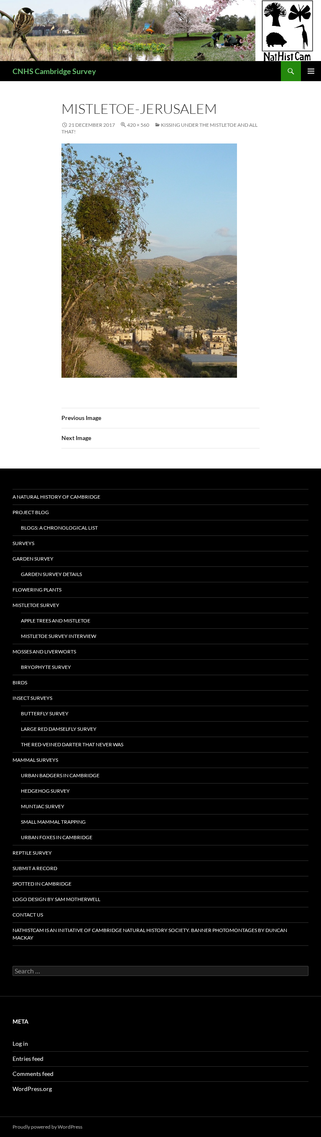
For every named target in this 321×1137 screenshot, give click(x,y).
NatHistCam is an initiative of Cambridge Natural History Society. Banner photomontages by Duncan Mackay (150, 934)
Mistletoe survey (36, 605)
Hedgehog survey (45, 791)
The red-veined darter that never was (72, 744)
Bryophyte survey (46, 667)
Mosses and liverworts (44, 651)
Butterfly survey (45, 713)
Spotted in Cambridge (42, 884)
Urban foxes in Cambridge (56, 837)
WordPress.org (32, 1088)
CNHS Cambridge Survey (54, 71)
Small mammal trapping (53, 822)
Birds (20, 682)
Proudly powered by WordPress (47, 1127)
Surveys (23, 543)
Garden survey (33, 559)
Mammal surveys (35, 760)
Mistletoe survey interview (58, 636)
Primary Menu (311, 71)
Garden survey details (51, 574)
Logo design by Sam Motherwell (56, 899)
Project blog (31, 512)
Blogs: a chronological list (59, 528)
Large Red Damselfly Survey (59, 729)
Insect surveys (32, 698)
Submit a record (35, 868)
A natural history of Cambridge (56, 497)
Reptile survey (32, 853)
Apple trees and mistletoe (55, 620)
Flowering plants (37, 589)
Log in (20, 1043)
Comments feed (33, 1073)
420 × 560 (138, 125)
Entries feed (28, 1058)
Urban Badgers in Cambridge (60, 775)
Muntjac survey (42, 806)
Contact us (28, 915)
